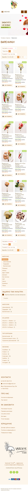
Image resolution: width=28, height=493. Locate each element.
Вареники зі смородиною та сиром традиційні (7, 225)
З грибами (5, 349)
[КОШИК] (25, 12)
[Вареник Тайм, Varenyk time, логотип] (14, 4)
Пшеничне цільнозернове (9, 340)
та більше (7, 327)
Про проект (4, 400)
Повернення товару (6, 432)
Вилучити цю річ (3, 294)
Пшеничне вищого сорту (9, 338)
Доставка (3, 416)
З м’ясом (4, 354)
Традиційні (5, 309)
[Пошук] (22, 12)
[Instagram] (14, 472)
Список (12, 51)
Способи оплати (5, 413)
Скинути (6, 298)
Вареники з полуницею (19, 135)
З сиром (4, 360)
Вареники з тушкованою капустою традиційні (7, 106)
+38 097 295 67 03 (7, 381)
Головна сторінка (5, 38)
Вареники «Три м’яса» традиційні (20, 165)
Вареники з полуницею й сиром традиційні (19, 195)
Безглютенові (6, 311)
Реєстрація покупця (6, 408)
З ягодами (5, 362)
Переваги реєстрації (6, 411)
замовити (4, 27)
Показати (4, 54)
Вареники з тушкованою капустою (7, 136)
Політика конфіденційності (8, 430)
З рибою (4, 358)
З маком (4, 351)
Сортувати (5, 48)
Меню (7, 12)
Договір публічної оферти (8, 427)
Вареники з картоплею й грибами (6, 195)
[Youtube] (17, 472)
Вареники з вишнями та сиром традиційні (20, 225)
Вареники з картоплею (19, 105)
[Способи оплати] (14, 479)
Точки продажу (5, 419)
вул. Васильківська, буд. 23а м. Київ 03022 (9, 387)
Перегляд (5, 51)
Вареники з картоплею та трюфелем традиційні (6, 165)
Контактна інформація (7, 397)
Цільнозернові (6, 307)
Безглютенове (6, 336)
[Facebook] (11, 472)
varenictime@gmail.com (9, 383)
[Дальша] (25, 57)
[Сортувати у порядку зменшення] (16, 48)
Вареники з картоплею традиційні (6, 76)
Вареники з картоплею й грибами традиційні (19, 76)
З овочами (5, 356)
